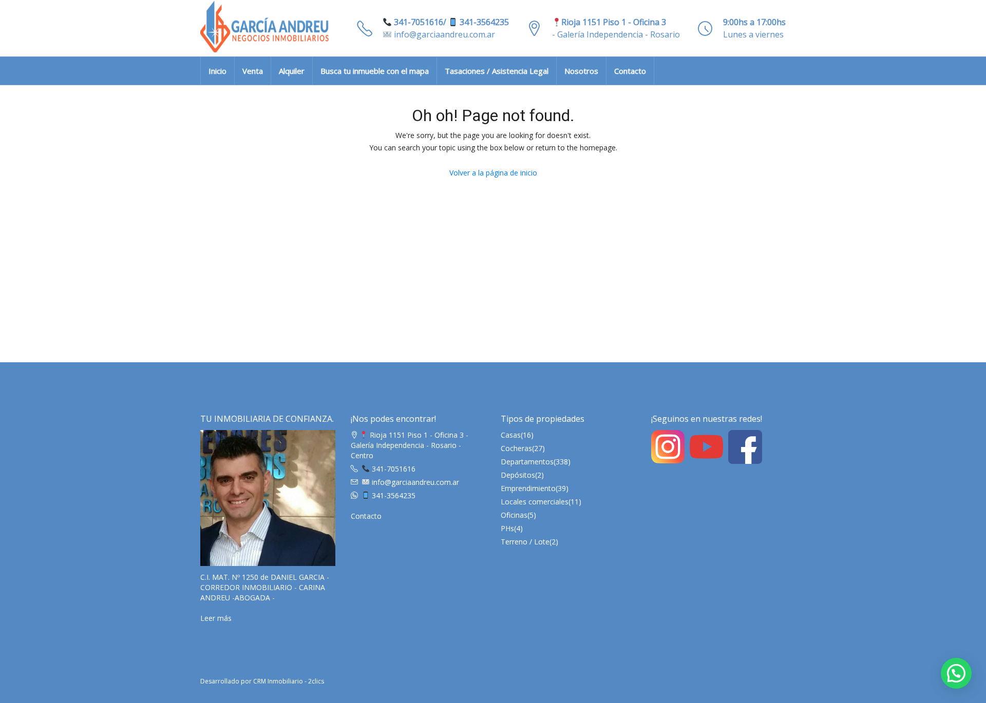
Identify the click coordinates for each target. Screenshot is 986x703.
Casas (511, 435)
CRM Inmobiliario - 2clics (288, 681)
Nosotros (581, 71)
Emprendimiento (528, 488)
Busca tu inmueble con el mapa (374, 71)
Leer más (216, 618)
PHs (507, 528)
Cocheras (516, 448)
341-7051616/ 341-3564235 (450, 22)
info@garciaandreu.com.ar (443, 34)
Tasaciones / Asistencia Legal (496, 71)
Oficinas (514, 515)
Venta (252, 71)
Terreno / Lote (525, 541)
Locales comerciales (534, 501)
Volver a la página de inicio (493, 173)
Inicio (217, 71)
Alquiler (292, 71)
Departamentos (527, 461)
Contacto (630, 71)
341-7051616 (392, 469)
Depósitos (518, 475)
